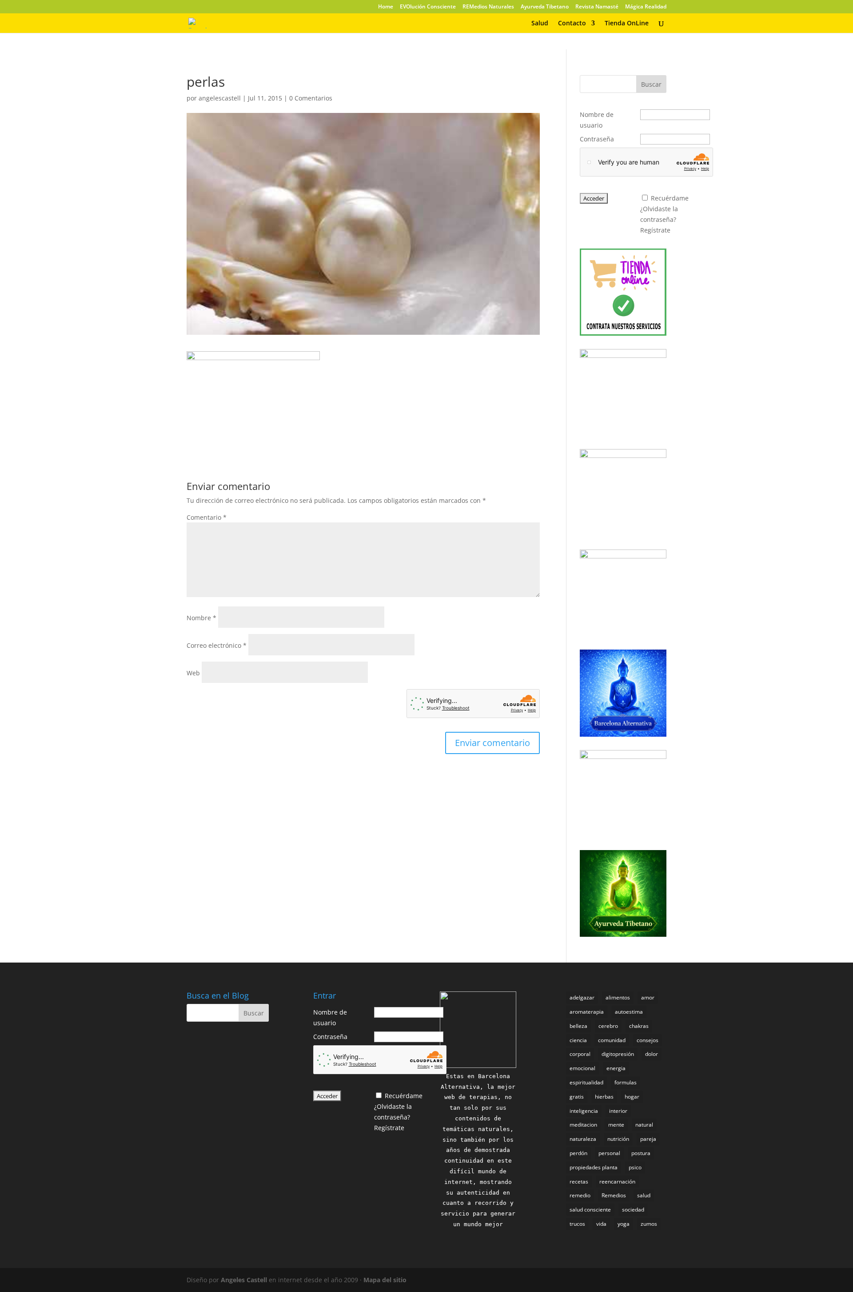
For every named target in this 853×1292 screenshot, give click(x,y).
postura (640, 1153)
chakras (639, 1026)
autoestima (629, 1011)
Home (385, 7)
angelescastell (220, 98)
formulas (625, 1082)
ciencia (578, 1040)
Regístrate (655, 230)
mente (616, 1124)
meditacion (583, 1124)
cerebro (608, 1026)
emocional (582, 1068)
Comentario (207, 517)
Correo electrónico (217, 645)
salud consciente (590, 1209)
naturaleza (583, 1139)
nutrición (618, 1139)
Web (193, 673)
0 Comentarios (310, 98)
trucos (577, 1224)
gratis (577, 1096)
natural (644, 1124)
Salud (539, 23)
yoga (624, 1224)
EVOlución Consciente (428, 7)
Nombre (201, 618)
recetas (579, 1181)
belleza (578, 1026)
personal (609, 1153)
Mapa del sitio (385, 1280)
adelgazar (582, 997)
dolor (651, 1054)
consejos (647, 1040)
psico (635, 1167)
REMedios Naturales (488, 7)
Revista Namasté (596, 7)
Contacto (572, 23)
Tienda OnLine (627, 23)
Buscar (651, 84)
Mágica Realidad (645, 7)
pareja (648, 1139)
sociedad (633, 1209)
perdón (578, 1153)
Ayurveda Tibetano (545, 7)
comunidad (612, 1040)
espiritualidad (586, 1082)
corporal (580, 1054)
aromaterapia (587, 1011)
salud (643, 1195)
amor (647, 997)
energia (616, 1068)
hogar (632, 1096)
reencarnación (617, 1181)
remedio (580, 1195)
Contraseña (597, 139)
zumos (649, 1224)
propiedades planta (594, 1167)
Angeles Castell (244, 1280)
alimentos (618, 997)
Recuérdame (670, 198)
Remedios (614, 1195)
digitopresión (618, 1054)
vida (601, 1224)
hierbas (604, 1096)
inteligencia (584, 1111)
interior (618, 1111)
